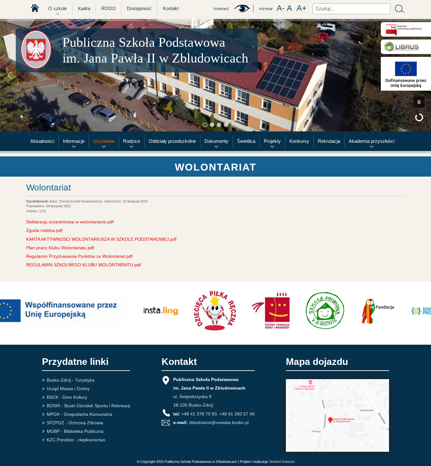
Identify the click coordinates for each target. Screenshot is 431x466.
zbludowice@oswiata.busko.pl (219, 422)
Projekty (272, 141)
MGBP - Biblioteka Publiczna (75, 431)
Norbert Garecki (281, 461)
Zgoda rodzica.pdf (44, 230)
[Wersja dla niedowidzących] (241, 11)
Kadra (84, 8)
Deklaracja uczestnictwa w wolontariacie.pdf (70, 221)
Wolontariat (48, 187)
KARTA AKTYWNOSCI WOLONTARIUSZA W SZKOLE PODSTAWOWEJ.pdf (101, 239)
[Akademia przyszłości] (406, 64)
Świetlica (246, 141)
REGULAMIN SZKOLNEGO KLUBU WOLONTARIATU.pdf (83, 264)
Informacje (74, 141)
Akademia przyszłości (371, 141)
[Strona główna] (32, 8)
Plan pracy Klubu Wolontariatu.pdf (60, 247)
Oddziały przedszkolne (172, 141)
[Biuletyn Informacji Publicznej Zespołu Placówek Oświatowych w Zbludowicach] (406, 29)
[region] (215, 75)
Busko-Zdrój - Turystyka (70, 380)
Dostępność (139, 8)
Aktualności (42, 141)
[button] (10, 75)
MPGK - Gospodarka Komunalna (79, 414)
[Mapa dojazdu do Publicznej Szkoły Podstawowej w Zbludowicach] (337, 450)
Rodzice (131, 141)
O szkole (57, 8)
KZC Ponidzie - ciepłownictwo (76, 439)
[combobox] (351, 8)
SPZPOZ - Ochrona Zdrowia (75, 422)
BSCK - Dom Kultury (67, 397)
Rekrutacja (329, 141)
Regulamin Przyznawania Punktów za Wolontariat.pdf (79, 256)
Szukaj (398, 8)
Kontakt (171, 8)
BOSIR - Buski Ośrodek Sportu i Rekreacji (88, 405)
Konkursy (299, 141)
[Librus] (406, 46)
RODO (108, 8)
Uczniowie (104, 141)
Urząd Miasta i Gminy (68, 388)
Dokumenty (216, 141)
